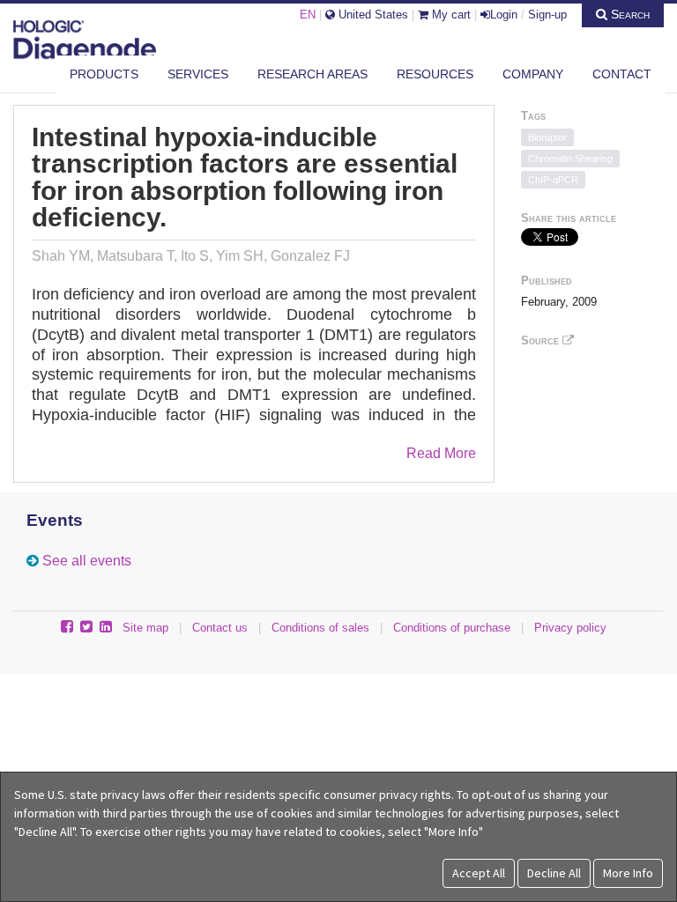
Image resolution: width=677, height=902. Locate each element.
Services (197, 74)
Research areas (312, 74)
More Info (628, 873)
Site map (145, 627)
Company (532, 74)
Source (541, 340)
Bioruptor (547, 137)
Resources (435, 74)
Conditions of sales (320, 627)
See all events (86, 560)
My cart (449, 14)
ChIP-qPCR (553, 179)
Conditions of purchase (451, 627)
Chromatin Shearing (570, 158)
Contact (621, 74)
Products (104, 74)
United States (371, 14)
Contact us (220, 627)
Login (503, 14)
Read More (441, 453)
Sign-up (547, 14)
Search (628, 14)
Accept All (478, 873)
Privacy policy (570, 627)
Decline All (554, 873)
